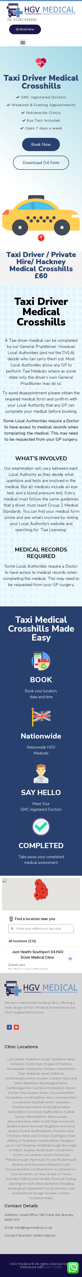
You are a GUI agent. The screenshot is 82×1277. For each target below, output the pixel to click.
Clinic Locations (21, 1046)
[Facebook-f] (9, 1027)
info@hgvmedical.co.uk (33, 1228)
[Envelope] (16, 1027)
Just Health (53, 1267)
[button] (23, 42)
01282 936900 (44, 1235)
